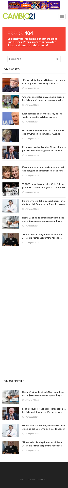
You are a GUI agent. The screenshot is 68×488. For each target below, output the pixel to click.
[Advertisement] (34, 280)
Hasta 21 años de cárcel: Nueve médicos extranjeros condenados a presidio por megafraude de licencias (43, 221)
